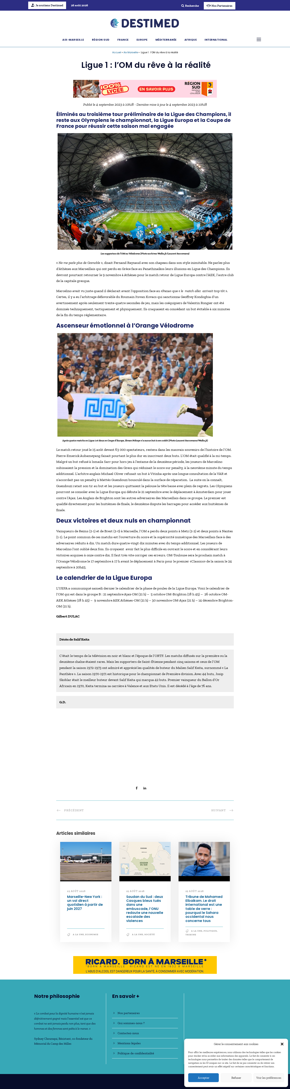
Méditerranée (166, 40)
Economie (91, 936)
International (216, 40)
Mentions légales (129, 1043)
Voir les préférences (268, 1078)
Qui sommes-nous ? (131, 1023)
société (149, 936)
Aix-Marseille (73, 40)
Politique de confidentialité (136, 1053)
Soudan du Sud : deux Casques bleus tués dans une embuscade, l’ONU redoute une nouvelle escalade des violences (144, 910)
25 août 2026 (76, 893)
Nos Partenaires (221, 5)
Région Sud (100, 40)
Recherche (192, 5)
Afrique (190, 40)
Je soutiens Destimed (49, 5)
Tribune (190, 936)
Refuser (236, 1078)
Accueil (116, 52)
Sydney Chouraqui (45, 1038)
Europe (142, 40)
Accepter (203, 1078)
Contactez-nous (128, 1033)
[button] (282, 1044)
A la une (78, 936)
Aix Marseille (130, 52)
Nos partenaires (129, 1013)
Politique (210, 933)
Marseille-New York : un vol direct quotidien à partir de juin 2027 (85, 904)
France (123, 40)
